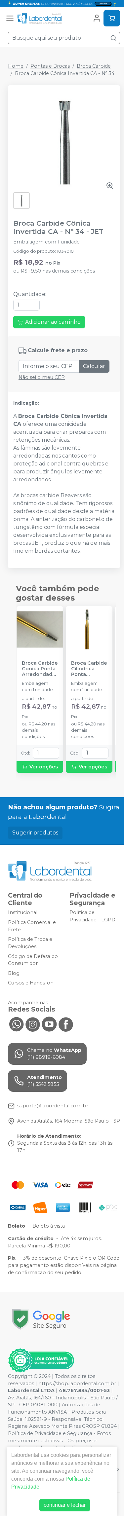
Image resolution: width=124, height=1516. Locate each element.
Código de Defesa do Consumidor (33, 960)
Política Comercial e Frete (32, 926)
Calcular (94, 366)
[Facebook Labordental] (66, 1024)
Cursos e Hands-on (31, 983)
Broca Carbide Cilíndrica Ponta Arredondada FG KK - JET (89, 669)
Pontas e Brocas (50, 66)
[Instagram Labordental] (32, 1024)
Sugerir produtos (35, 833)
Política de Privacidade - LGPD (92, 916)
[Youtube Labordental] (49, 1024)
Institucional (22, 913)
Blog (14, 973)
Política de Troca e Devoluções (30, 942)
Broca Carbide (94, 66)
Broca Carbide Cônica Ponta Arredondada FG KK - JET (40, 669)
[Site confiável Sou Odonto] (41, 1360)
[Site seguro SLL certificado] (41, 1319)
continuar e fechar (65, 1505)
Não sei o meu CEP (42, 377)
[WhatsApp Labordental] (16, 1024)
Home (15, 66)
